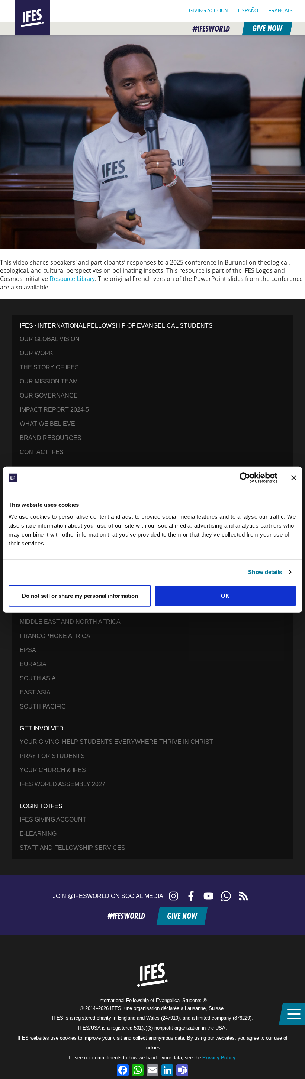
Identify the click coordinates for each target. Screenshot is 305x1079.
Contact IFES (42, 452)
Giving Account (210, 10)
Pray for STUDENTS (52, 756)
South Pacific (43, 706)
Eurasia (33, 664)
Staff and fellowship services (72, 848)
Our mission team (49, 381)
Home (24, 4)
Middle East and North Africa (70, 622)
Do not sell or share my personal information (80, 595)
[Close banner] (293, 477)
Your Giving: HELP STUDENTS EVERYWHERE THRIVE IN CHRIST (116, 742)
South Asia (38, 678)
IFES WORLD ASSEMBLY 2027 (62, 784)
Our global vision (50, 339)
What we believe (47, 424)
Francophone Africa (55, 636)
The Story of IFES (49, 367)
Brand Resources (50, 438)
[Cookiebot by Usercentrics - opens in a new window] (244, 477)
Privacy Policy (218, 1057)
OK (225, 595)
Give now (267, 28)
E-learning (38, 833)
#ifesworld (211, 29)
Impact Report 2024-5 (54, 409)
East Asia (35, 692)
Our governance (49, 395)
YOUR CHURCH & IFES (53, 770)
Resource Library (72, 279)
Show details (265, 572)
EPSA (28, 650)
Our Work (36, 353)
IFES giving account (53, 819)
